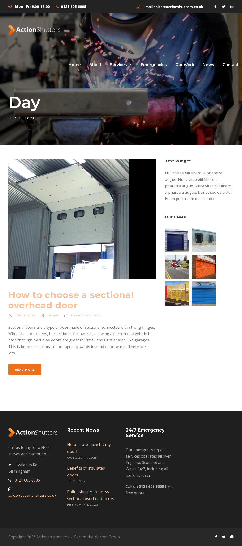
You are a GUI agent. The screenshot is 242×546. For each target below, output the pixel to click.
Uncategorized (85, 315)
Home (75, 65)
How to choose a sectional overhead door (71, 300)
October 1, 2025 (82, 457)
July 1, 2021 (25, 315)
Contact (230, 65)
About (95, 65)
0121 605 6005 (73, 6)
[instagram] (232, 6)
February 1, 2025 (82, 504)
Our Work (184, 65)
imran (53, 315)
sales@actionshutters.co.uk (178, 6)
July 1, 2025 (77, 481)
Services (118, 65)
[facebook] (215, 6)
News (208, 65)
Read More (25, 369)
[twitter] (223, 6)
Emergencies (154, 65)
